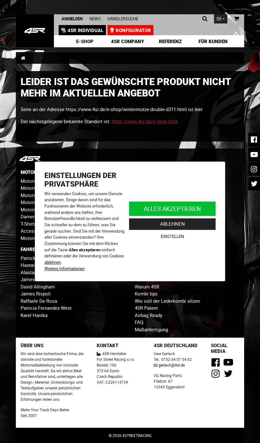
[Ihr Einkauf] (236, 19)
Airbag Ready (148, 315)
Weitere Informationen (64, 268)
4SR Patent (146, 308)
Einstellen (172, 236)
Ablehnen (172, 224)
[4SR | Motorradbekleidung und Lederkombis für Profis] (23, 58)
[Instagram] (217, 375)
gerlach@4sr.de (172, 364)
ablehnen (52, 262)
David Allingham (38, 286)
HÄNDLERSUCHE (122, 19)
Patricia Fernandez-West (46, 308)
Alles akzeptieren (172, 209)
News (95, 19)
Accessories (34, 231)
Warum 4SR (147, 286)
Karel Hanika (34, 315)
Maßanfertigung (151, 329)
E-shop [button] (85, 41)
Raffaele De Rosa (39, 301)
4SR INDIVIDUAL (85, 30)
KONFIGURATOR (133, 30)
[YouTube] (229, 364)
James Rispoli (36, 293)
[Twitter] (229, 375)
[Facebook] (217, 364)
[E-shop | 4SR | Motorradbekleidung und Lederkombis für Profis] (35, 30)
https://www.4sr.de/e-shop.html (145, 121)
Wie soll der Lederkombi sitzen (167, 301)
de (219, 19)
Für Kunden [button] (213, 41)
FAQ (139, 322)
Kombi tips (146, 293)
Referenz (170, 41)
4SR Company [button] (127, 41)
